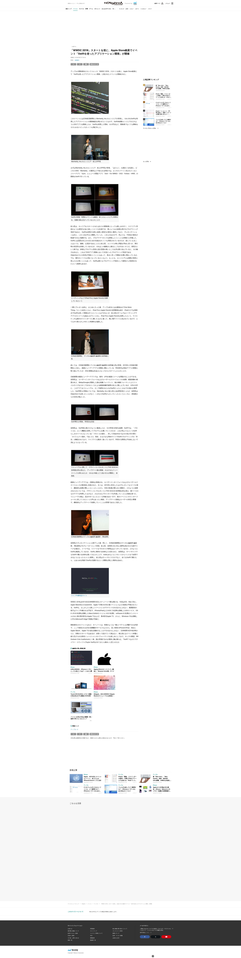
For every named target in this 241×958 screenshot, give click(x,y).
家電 (86, 8)
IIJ (113, 8)
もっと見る (146, 161)
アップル (73, 729)
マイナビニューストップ (73, 903)
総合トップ (69, 8)
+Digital (83, 903)
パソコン (75, 8)
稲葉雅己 (77, 60)
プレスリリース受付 (118, 931)
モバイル (81, 8)
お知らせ (70, 928)
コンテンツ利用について (96, 933)
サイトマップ (93, 931)
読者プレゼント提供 (73, 933)
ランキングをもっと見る (149, 128)
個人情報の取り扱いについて (120, 928)
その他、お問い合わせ (73, 938)
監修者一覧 (93, 940)
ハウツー (150, 8)
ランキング (121, 8)
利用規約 (92, 928)
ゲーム (91, 8)
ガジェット (97, 8)
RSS (91, 935)
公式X (127, 8)
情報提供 (92, 938)
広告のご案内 (71, 935)
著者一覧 (70, 940)
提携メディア (116, 933)
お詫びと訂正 (116, 938)
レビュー (132, 8)
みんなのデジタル (106, 8)
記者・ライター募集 (118, 935)
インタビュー (143, 8)
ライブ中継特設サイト (79, 595)
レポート (137, 8)
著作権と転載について (73, 931)
